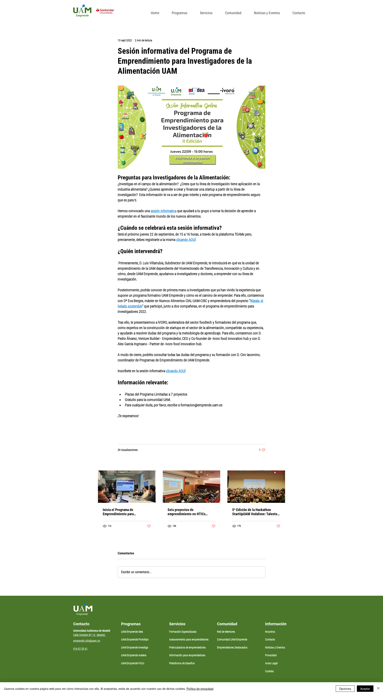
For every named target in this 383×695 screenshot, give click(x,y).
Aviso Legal (271, 663)
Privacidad (271, 655)
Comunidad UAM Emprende (232, 639)
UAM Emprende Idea (132, 631)
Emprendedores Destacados (232, 647)
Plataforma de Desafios (182, 663)
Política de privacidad (200, 689)
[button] (178, 11)
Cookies (269, 671)
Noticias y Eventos (275, 647)
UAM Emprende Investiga (134, 647)
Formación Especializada (182, 631)
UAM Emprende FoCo (132, 663)
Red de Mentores (226, 631)
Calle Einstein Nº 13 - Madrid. (89, 634)
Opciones (345, 689)
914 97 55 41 (80, 648)
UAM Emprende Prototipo (135, 639)
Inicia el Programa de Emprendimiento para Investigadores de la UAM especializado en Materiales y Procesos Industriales (124, 512)
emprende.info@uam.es (86, 640)
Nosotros (270, 631)
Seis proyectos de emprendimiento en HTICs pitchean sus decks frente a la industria (189, 512)
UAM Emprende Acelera (133, 655)
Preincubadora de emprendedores (187, 647)
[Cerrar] (378, 688)
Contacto (270, 639)
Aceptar (365, 689)
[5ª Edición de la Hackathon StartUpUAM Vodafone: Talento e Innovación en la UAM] (256, 486)
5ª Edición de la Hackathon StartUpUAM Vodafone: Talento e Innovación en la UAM (256, 512)
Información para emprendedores (187, 655)
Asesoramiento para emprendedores (188, 639)
